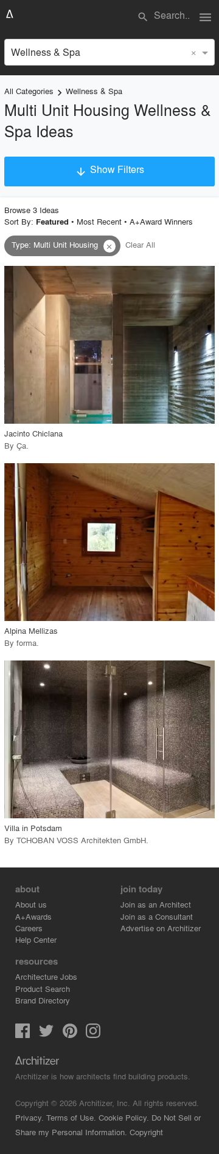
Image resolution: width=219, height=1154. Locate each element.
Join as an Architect (155, 904)
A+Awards (33, 916)
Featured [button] (52, 221)
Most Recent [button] (99, 221)
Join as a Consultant (156, 916)
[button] (109, 246)
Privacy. (29, 1117)
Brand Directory (42, 1000)
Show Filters (109, 170)
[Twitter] (46, 1034)
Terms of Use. (71, 1117)
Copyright (146, 1132)
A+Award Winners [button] (161, 221)
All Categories (29, 91)
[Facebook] (22, 1034)
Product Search (42, 988)
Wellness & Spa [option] (45, 52)
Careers (29, 928)
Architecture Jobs (46, 976)
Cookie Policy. (124, 1117)
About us (31, 904)
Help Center (36, 939)
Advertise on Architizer (160, 928)
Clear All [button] (140, 244)
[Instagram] (93, 1034)
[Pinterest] (70, 1034)
